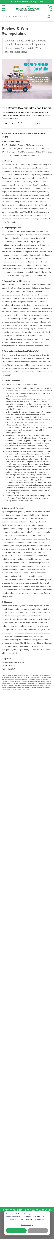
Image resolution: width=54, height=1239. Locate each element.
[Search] (48, 16)
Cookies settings (27, 1225)
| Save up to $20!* (27, 2)
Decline (38, 1231)
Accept (16, 1231)
